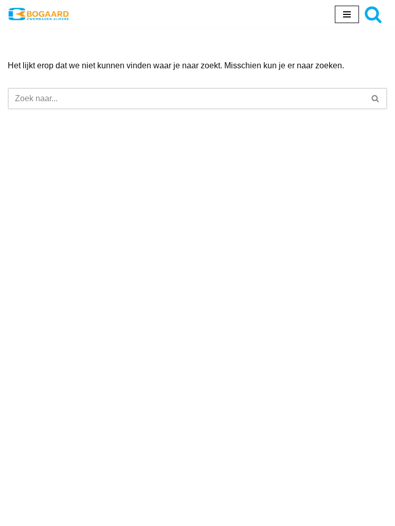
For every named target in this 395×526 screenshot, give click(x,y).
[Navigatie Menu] (347, 14)
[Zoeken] (373, 14)
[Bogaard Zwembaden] (38, 14)
